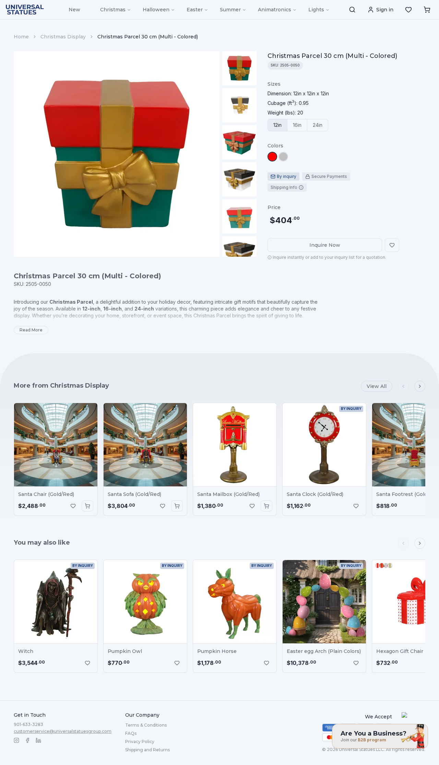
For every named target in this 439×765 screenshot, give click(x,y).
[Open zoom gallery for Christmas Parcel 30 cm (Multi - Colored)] (117, 154)
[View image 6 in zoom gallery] (239, 253)
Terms (146, 725)
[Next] (419, 386)
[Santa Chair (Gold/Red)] (55, 444)
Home (21, 37)
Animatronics (274, 10)
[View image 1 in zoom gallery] (239, 68)
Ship (147, 749)
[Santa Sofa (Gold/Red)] (145, 444)
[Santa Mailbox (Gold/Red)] (234, 444)
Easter (195, 10)
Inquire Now (324, 245)
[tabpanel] (298, 98)
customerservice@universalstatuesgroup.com (62, 731)
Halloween (156, 10)
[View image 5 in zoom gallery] (239, 216)
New (74, 10)
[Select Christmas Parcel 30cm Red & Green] (272, 156)
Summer (230, 10)
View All (377, 386)
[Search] (352, 9)
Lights (316, 10)
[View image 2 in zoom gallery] (239, 105)
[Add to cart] (87, 505)
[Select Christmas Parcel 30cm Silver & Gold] (283, 156)
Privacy (139, 741)
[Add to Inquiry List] (73, 505)
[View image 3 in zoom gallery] (239, 142)
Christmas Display (63, 37)
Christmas (113, 10)
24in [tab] (317, 125)
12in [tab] (277, 125)
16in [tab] (297, 125)
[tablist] (298, 125)
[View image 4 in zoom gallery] (239, 179)
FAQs (131, 733)
